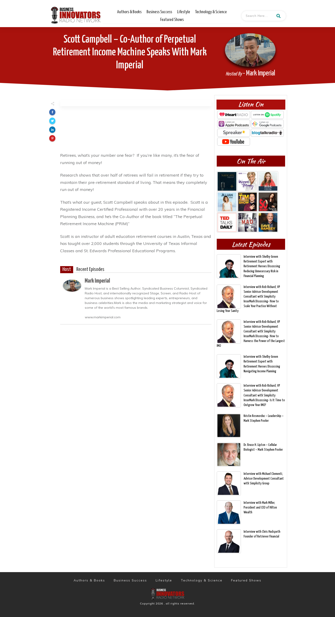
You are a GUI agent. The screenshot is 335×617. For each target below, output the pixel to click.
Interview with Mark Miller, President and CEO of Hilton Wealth (260, 507)
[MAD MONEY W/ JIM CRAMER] (247, 222)
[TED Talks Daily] (227, 222)
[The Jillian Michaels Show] (227, 202)
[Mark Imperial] (72, 285)
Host (66, 269)
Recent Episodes (90, 269)
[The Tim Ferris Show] (247, 202)
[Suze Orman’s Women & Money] (247, 181)
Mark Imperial (97, 281)
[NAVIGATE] (227, 181)
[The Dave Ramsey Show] (268, 222)
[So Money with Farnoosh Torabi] (268, 202)
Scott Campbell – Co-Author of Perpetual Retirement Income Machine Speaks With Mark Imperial (130, 52)
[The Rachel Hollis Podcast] (268, 181)
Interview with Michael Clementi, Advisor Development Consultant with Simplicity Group (264, 478)
